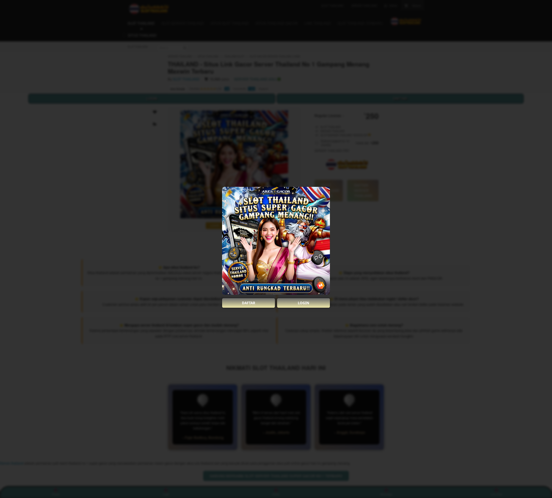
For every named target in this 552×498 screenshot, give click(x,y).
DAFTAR (248, 303)
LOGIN (303, 303)
